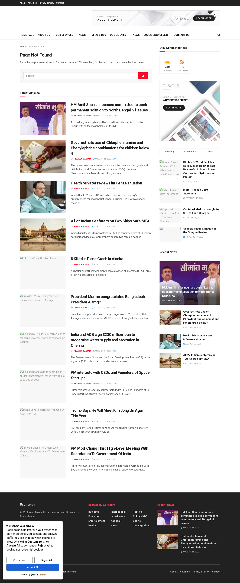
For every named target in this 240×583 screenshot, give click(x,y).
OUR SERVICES (64, 35)
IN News (135, 35)
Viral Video (99, 35)
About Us (44, 35)
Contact (60, 3)
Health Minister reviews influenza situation (106, 183)
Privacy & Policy (46, 3)
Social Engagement (157, 35)
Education (94, 516)
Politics (137, 511)
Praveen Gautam (82, 115)
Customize (19, 560)
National (116, 520)
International (118, 511)
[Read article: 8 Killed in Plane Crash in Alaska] (43, 272)
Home (23, 46)
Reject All (46, 560)
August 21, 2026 (103, 351)
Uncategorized (141, 525)
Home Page (27, 35)
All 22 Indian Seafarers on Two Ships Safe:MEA (110, 221)
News (114, 525)
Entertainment (96, 520)
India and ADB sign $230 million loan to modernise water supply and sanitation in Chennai (105, 340)
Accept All (32, 567)
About (22, 3)
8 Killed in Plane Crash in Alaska (97, 259)
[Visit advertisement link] (156, 18)
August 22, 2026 (103, 115)
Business (93, 511)
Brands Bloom (69, 572)
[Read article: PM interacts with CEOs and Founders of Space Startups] (43, 386)
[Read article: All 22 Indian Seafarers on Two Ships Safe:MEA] (43, 234)
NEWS (82, 35)
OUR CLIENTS (118, 35)
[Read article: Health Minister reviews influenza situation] (43, 197)
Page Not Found (36, 46)
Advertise (32, 3)
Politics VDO (140, 516)
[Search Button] (219, 35)
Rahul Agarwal (82, 188)
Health (92, 525)
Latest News (118, 516)
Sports (137, 520)
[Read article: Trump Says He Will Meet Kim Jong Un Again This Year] (43, 424)
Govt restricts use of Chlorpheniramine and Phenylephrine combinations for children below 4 (110, 148)
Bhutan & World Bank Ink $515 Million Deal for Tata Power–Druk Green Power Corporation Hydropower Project (199, 169)
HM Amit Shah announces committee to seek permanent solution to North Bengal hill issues (188, 292)
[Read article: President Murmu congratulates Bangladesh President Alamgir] (43, 310)
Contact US (181, 35)
